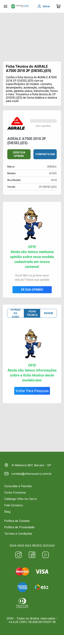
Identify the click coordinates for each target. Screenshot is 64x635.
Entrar (46, 6)
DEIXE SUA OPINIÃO (19, 154)
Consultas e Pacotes (18, 486)
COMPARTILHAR (45, 154)
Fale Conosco (13, 505)
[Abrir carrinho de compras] (58, 6)
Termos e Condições (18, 533)
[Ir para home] (20, 6)
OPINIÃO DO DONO (15, 313)
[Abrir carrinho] (5, 6)
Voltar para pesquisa (32, 391)
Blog (7, 511)
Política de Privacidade (19, 527)
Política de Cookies (17, 521)
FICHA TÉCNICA (32, 313)
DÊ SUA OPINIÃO (32, 289)
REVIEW (48, 313)
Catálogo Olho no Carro (20, 499)
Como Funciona (15, 492)
